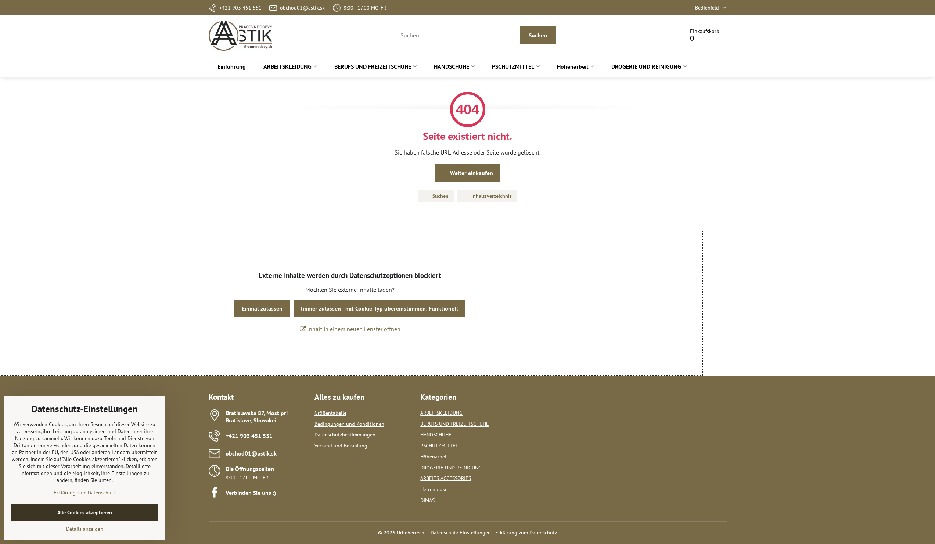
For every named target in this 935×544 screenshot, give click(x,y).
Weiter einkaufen (471, 173)
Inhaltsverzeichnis (491, 196)
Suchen (538, 35)
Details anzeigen (84, 529)
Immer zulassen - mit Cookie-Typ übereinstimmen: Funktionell (379, 308)
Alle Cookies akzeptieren (84, 512)
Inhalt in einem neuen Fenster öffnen (353, 329)
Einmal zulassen (262, 308)
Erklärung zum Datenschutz (526, 532)
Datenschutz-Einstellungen (461, 532)
